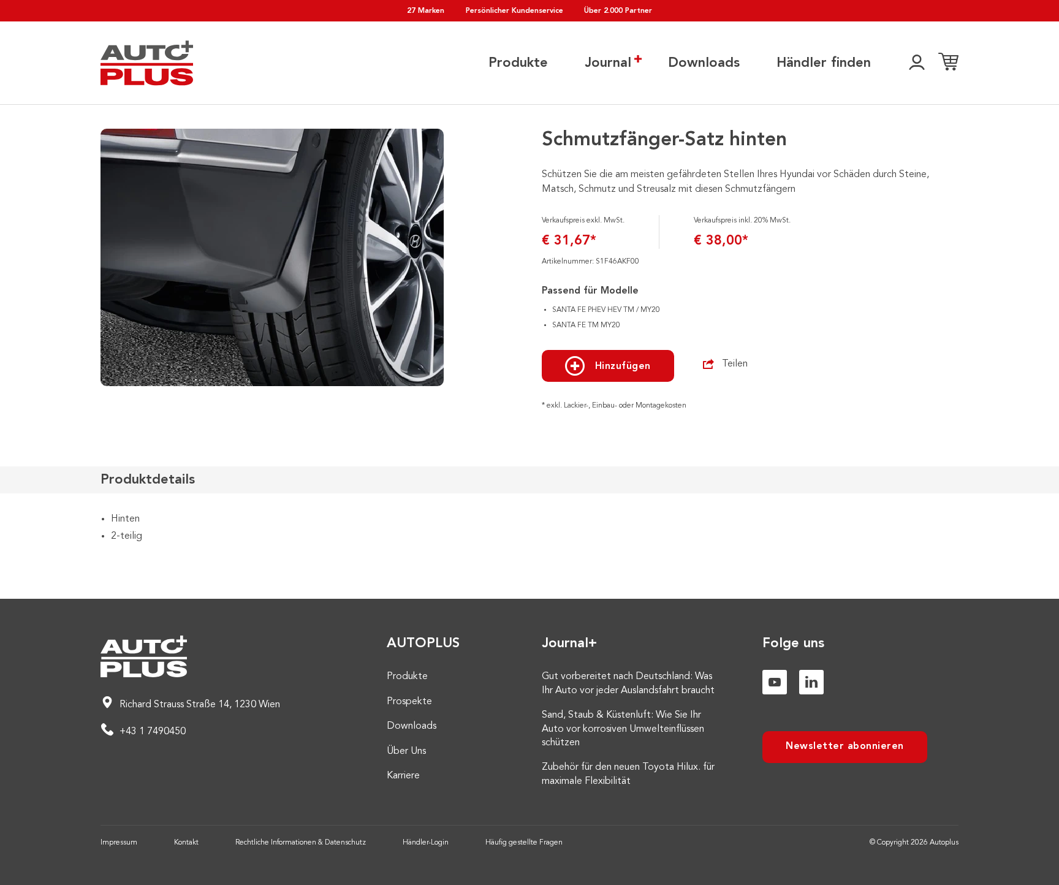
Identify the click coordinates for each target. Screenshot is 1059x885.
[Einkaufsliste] (948, 63)
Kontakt (186, 842)
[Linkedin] (811, 682)
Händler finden (823, 63)
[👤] (917, 63)
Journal (608, 63)
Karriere (403, 776)
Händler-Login (426, 842)
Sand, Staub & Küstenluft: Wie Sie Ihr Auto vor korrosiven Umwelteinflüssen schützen (623, 729)
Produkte (518, 63)
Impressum (119, 842)
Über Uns (406, 751)
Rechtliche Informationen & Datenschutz (300, 842)
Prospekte (409, 702)
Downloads (704, 63)
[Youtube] (774, 682)
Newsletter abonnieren (845, 746)
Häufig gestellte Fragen (524, 842)
